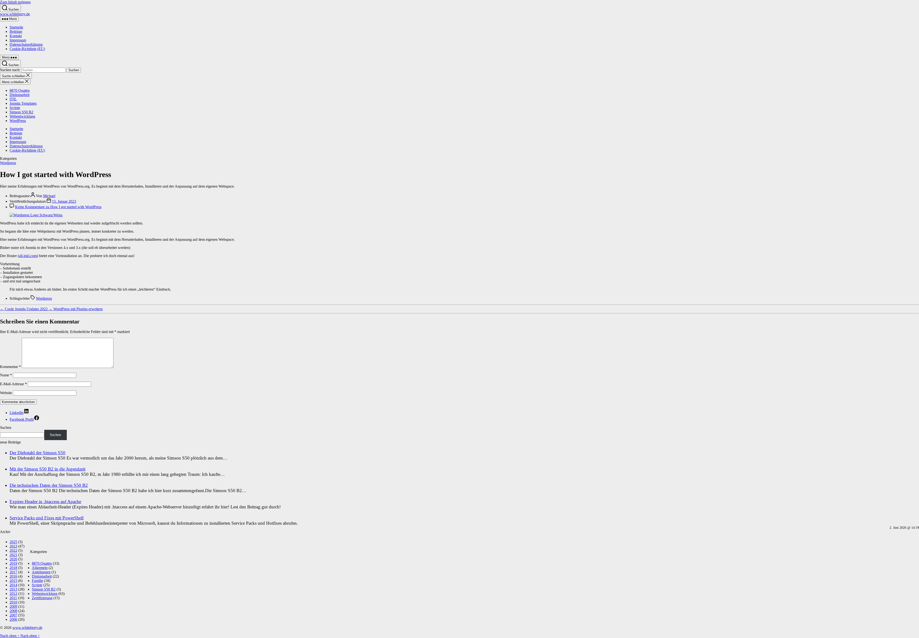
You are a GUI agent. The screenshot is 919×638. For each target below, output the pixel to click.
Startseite (16, 27)
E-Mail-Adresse (13, 384)
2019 (13, 563)
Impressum (18, 40)
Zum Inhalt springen (15, 2)
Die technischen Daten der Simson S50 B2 (49, 485)
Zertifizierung (42, 598)
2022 (13, 550)
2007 (13, 615)
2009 (13, 606)
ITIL (13, 99)
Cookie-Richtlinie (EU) (27, 49)
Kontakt (16, 36)
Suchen (5, 427)
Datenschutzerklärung (26, 44)
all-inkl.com (28, 256)
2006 (13, 619)
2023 (13, 546)
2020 (13, 559)
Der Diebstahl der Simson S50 (37, 452)
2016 (13, 576)
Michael (49, 196)
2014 (13, 585)
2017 (13, 572)
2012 (13, 594)
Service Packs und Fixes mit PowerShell (47, 517)
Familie (37, 581)
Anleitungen (41, 572)
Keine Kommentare (58, 207)
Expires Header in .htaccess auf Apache (45, 501)
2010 (13, 602)
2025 (13, 542)
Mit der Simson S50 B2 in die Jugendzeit (47, 468)
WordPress (18, 121)
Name (6, 375)
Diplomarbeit (19, 95)
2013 (13, 589)
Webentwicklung (22, 116)
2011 (13, 598)
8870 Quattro (20, 90)
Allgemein (40, 568)
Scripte (15, 108)
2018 (13, 568)
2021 (13, 555)
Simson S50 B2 (21, 112)
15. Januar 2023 (64, 201)
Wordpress (8, 163)
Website (6, 393)
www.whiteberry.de (15, 14)
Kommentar (10, 367)
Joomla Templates (23, 103)
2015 (13, 581)
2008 (13, 611)
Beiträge (16, 31)
